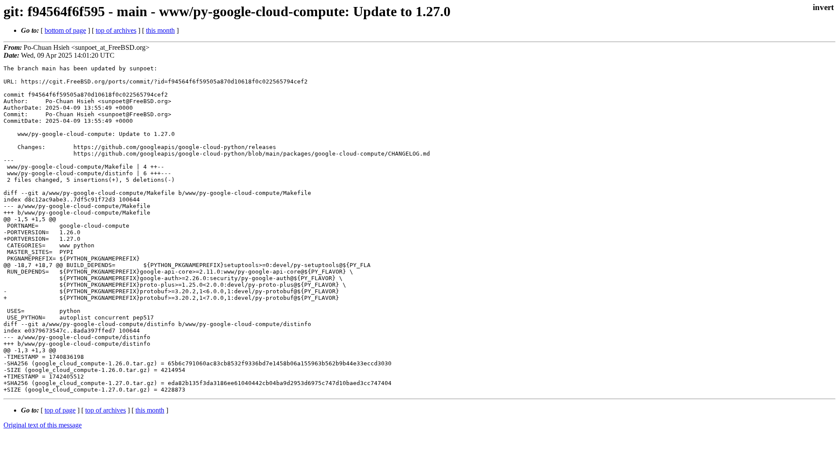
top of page (60, 410)
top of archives (116, 30)
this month (160, 30)
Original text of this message (42, 425)
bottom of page (65, 30)
